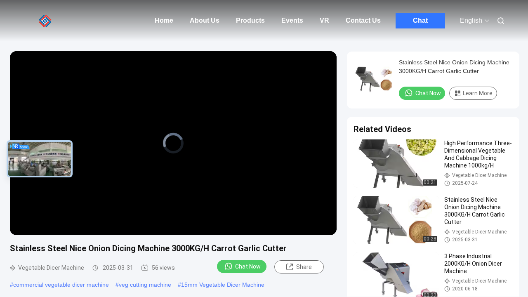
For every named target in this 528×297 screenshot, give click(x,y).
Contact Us (363, 20)
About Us (204, 20)
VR (324, 20)
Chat (420, 20)
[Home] (45, 20)
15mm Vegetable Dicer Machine (222, 284)
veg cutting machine (145, 284)
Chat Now (248, 266)
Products (250, 20)
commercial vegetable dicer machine (61, 284)
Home (164, 20)
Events (292, 20)
